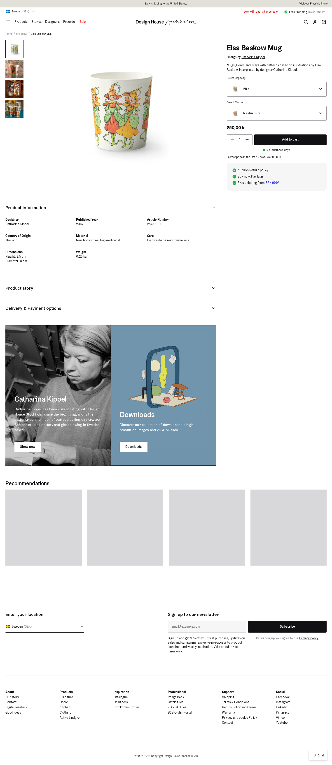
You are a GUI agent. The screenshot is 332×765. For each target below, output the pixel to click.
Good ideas (13, 712)
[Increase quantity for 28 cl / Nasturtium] (248, 139)
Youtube (282, 723)
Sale (83, 22)
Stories (36, 22)
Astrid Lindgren (70, 718)
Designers (52, 22)
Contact (10, 702)
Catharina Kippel (253, 57)
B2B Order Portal (180, 712)
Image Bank (176, 697)
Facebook (283, 697)
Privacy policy (308, 638)
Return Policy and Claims (239, 707)
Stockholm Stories (127, 707)
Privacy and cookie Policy (239, 718)
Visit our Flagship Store (313, 3)
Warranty (228, 712)
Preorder (69, 22)
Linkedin (282, 707)
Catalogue (121, 697)
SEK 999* (272, 182)
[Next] (206, 110)
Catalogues (175, 702)
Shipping (228, 697)
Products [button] (21, 22)
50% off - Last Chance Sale (261, 11)
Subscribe (287, 626)
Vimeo (280, 718)
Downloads (133, 447)
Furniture (66, 697)
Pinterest (282, 712)
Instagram (283, 702)
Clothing (65, 712)
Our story (12, 697)
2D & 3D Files (177, 707)
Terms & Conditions (235, 702)
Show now (27, 447)
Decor (64, 702)
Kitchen (65, 707)
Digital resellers (16, 707)
